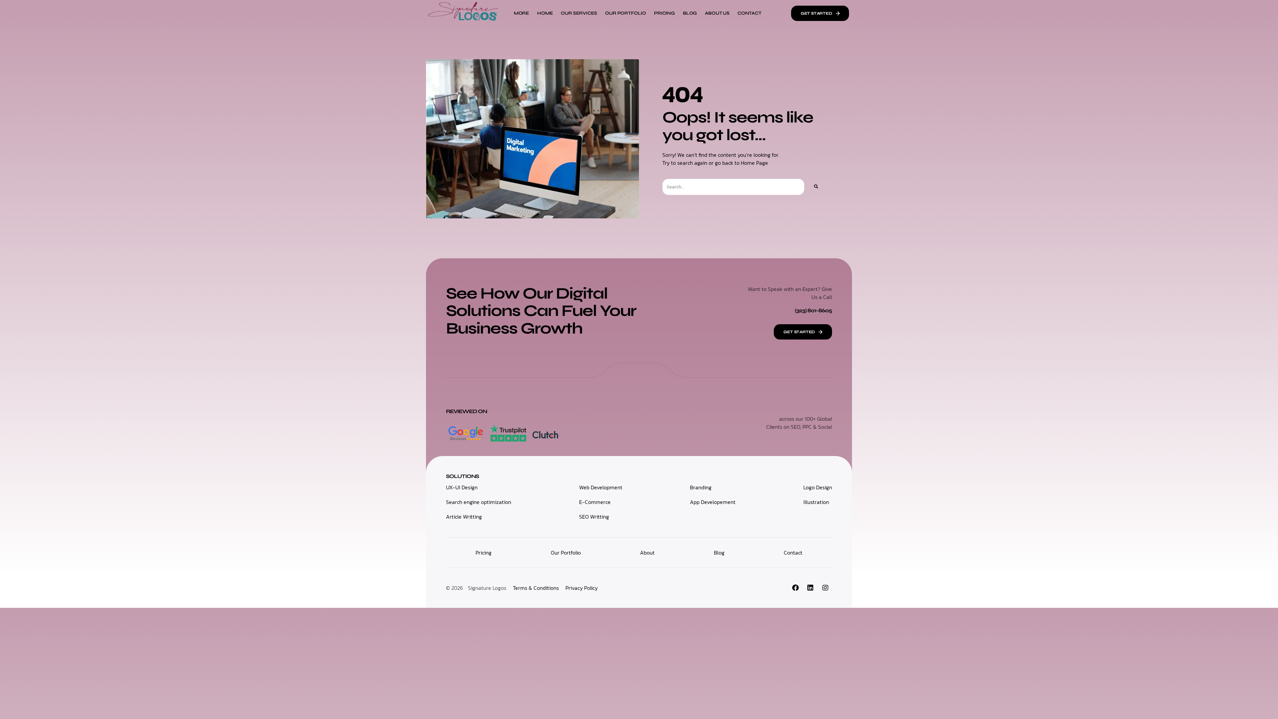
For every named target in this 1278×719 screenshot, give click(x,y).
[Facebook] (795, 588)
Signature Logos (487, 588)
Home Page (754, 163)
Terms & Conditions (536, 588)
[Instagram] (825, 588)
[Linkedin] (810, 588)
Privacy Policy (581, 588)
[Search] (815, 187)
